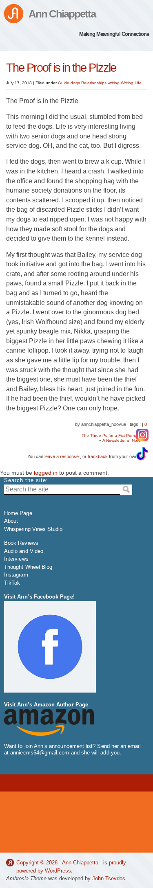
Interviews (16, 559)
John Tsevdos (108, 878)
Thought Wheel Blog (28, 567)
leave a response (61, 456)
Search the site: (26, 480)
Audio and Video (23, 551)
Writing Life (131, 83)
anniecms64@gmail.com (39, 753)
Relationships (93, 83)
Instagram (16, 575)
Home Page (18, 513)
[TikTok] (142, 453)
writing (114, 83)
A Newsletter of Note (121, 440)
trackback (98, 456)
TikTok (12, 583)
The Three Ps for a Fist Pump (109, 435)
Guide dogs (69, 83)
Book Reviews (21, 543)
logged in (46, 472)
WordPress (58, 871)
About (11, 521)
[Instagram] (142, 435)
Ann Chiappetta (62, 14)
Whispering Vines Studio (33, 529)
